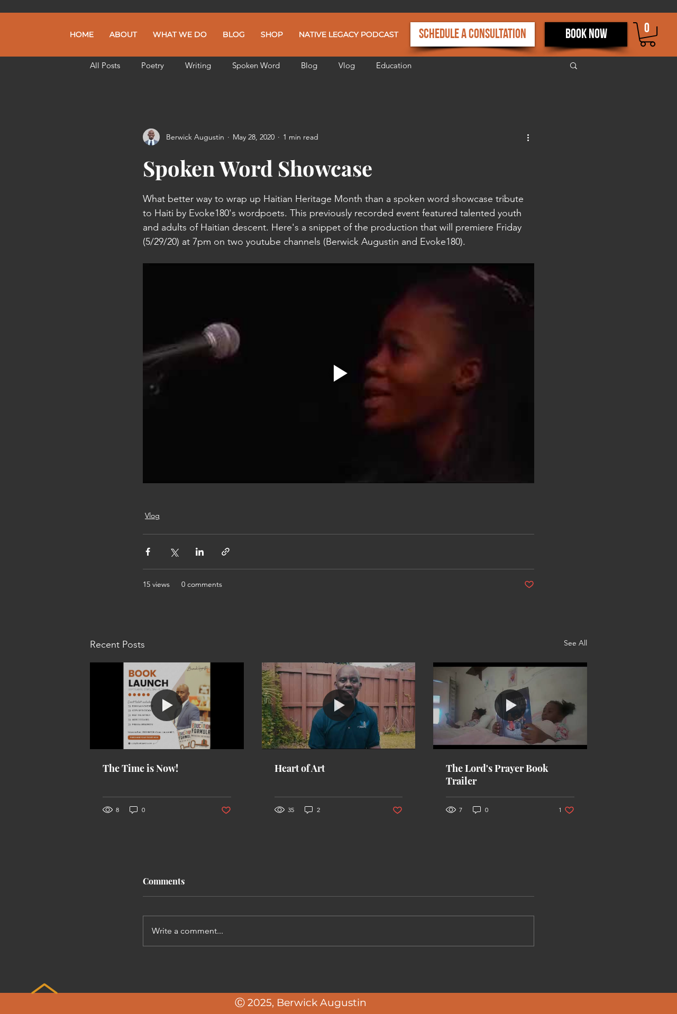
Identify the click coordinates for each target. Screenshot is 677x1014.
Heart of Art (300, 768)
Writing (198, 65)
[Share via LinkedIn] (200, 552)
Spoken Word (256, 65)
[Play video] (338, 373)
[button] (180, 34)
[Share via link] (226, 552)
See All (575, 643)
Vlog (346, 65)
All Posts (105, 65)
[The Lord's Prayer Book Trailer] (510, 705)
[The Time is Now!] (167, 705)
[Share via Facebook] (148, 552)
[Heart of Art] (339, 705)
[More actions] (528, 137)
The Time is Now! (140, 768)
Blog (309, 65)
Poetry (152, 65)
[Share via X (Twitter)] (174, 552)
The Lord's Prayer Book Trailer (497, 774)
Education (393, 65)
